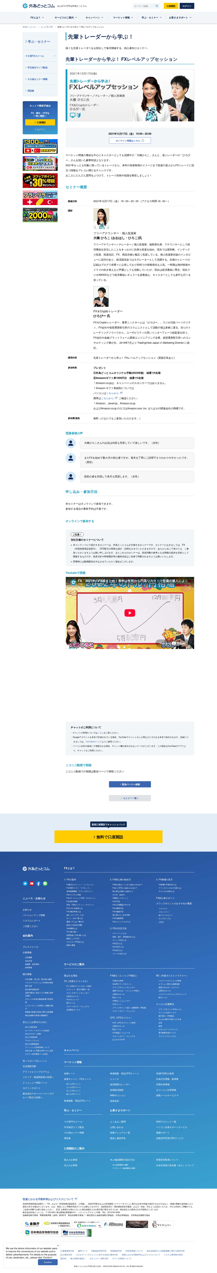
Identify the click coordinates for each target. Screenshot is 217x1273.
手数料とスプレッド (120, 898)
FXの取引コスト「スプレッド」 (78, 888)
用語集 (30, 90)
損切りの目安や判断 (74, 925)
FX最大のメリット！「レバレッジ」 (80, 884)
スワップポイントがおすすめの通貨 (174, 903)
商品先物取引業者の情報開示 (36, 1015)
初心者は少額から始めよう (122, 891)
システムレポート (32, 920)
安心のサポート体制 (33, 1033)
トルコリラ (163, 908)
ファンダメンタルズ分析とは (170, 888)
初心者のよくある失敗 (121, 914)
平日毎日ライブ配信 (37, 67)
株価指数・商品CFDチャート (124, 1073)
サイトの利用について (121, 1258)
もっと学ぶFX (47, 26)
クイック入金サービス (167, 1012)
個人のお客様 (70, 1159)
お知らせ (27, 909)
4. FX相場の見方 (164, 879)
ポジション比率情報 (166, 1089)
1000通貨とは (71, 928)
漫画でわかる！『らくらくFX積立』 (126, 990)
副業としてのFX (72, 938)
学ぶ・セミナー (150, 17)
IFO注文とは (117, 950)
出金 (160, 1022)
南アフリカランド (166, 915)
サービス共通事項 (165, 1004)
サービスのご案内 (64, 17)
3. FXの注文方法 (118, 928)
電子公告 (28, 986)
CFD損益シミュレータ (121, 1032)
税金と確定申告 (118, 1138)
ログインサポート (32, 1088)
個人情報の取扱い (78, 1258)
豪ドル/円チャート (73, 1094)
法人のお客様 (70, 1165)
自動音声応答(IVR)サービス (170, 1138)
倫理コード (83, 1250)
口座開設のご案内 (74, 1148)
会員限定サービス (73, 1009)
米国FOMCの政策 (165, 1073)
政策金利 (114, 1100)
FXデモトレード (72, 999)
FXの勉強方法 (117, 911)
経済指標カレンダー (120, 1084)
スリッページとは (119, 933)
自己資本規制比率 (32, 989)
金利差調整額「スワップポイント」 (80, 891)
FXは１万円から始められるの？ (124, 888)
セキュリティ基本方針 (98, 1258)
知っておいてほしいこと (35, 1060)
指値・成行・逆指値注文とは (123, 936)
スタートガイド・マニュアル (77, 1006)
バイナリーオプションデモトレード (172, 994)
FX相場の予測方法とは (167, 884)
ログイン (187, 5)
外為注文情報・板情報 (167, 1078)
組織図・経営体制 (32, 964)
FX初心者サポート (165, 898)
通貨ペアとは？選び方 (75, 921)
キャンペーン (93, 17)
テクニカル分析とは (166, 891)
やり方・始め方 (118, 894)
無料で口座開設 (109, 836)
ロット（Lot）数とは (74, 918)
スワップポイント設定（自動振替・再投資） (129, 1007)
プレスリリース (30, 946)
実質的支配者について (167, 1159)
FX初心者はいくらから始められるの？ (127, 884)
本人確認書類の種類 (120, 1164)
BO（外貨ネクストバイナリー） (172, 975)
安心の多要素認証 (32, 1044)
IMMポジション (118, 1095)
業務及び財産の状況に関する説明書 (39, 1012)
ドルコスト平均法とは (75, 941)
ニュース (114, 1078)
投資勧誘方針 (116, 1250)
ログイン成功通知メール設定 (36, 1054)
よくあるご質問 (118, 1121)
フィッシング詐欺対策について (37, 1047)
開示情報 (27, 974)
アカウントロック (32, 1040)
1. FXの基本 (70, 879)
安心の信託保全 (31, 1027)
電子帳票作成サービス (167, 1032)
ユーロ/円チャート (73, 1087)
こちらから (112, 393)
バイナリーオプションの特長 (170, 980)
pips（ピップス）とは (75, 914)
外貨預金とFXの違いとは (76, 935)
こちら (101, 732)
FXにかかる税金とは (74, 908)
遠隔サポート (163, 1132)
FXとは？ (36, 17)
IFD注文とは (117, 943)
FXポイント (117, 1004)
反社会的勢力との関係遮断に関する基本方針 (166, 1250)
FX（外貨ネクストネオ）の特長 (78, 986)
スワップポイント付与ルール (170, 1009)
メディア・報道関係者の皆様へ (38, 1077)
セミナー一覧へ (131, 798)
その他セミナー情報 (37, 79)
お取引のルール (72, 996)
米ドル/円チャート (73, 1084)
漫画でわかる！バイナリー (169, 987)
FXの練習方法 (117, 908)
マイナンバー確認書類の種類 (123, 1168)
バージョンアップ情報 (34, 915)
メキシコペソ (164, 911)
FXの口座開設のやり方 (121, 904)
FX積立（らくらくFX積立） (124, 975)
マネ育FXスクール (34, 55)
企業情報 (27, 952)
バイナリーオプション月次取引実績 (39, 982)
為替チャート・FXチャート (77, 1078)
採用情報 (28, 967)
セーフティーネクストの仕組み (37, 1030)
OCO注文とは (118, 946)
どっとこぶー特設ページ (35, 1082)
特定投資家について (134, 1250)
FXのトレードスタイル (121, 921)
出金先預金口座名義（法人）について (175, 1165)
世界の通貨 (70, 945)
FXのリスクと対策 (73, 894)
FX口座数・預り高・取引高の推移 (38, 979)
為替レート (69, 1073)
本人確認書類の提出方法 (122, 1159)
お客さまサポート (178, 17)
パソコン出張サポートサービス (171, 1127)
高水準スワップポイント (122, 984)
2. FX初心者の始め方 (120, 879)
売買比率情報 (163, 1084)
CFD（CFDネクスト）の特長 (124, 1022)
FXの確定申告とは (73, 911)
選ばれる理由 (70, 975)
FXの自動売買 (117, 918)
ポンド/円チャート (73, 1090)
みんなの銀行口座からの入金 (170, 1019)
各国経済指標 (116, 1089)
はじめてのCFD (118, 1039)
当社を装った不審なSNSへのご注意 (39, 1050)
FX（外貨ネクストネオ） (76, 981)
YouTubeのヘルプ (94, 741)
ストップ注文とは (119, 940)
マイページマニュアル (167, 1036)
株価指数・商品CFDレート (77, 1100)
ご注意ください (30, 926)
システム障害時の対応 (173, 1254)
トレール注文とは (119, 953)
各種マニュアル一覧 (120, 1132)
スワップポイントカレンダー (77, 993)
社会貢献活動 (29, 1066)
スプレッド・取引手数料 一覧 (78, 989)
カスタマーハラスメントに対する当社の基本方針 (97, 1254)
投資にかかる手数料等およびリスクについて (48, 1199)
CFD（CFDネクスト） (121, 1017)
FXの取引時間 (71, 901)
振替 (160, 1026)
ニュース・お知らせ (34, 898)
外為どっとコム (29, 26)
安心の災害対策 (31, 1037)
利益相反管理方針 (99, 1250)
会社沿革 (28, 960)
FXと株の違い (71, 931)
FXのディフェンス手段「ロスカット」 (81, 898)
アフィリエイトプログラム (36, 1071)
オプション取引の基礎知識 (169, 984)
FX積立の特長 (117, 980)
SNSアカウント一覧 (166, 1121)
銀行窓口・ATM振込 (166, 1015)
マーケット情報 (121, 17)
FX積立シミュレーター (121, 1000)
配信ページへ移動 (131, 784)
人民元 (161, 922)
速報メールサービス (166, 1095)
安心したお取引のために (35, 1022)
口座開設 (171, 5)
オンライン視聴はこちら (128, 140)
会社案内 (28, 935)
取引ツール (70, 1002)
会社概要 (28, 957)
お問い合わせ (116, 1127)
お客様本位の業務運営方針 (62, 1250)
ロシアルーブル (165, 918)
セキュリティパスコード (168, 1029)
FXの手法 (116, 901)
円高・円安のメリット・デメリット (80, 904)
